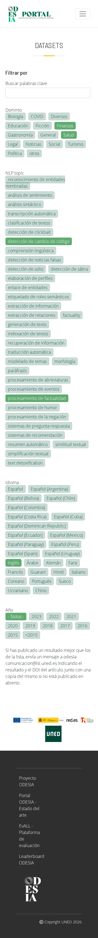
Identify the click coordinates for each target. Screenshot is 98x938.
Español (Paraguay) (26, 544)
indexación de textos (28, 334)
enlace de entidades (27, 287)
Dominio (13, 110)
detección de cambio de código (38, 241)
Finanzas (65, 126)
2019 (30, 626)
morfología (64, 361)
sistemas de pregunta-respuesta (39, 426)
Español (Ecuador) (25, 535)
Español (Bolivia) (23, 498)
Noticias (33, 144)
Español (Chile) (61, 498)
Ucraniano (18, 590)
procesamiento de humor (32, 407)
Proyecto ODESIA (27, 781)
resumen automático (28, 444)
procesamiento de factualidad (37, 398)
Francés (15, 572)
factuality (71, 315)
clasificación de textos (29, 223)
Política (15, 153)
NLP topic (14, 173)
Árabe (32, 563)
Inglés (13, 563)
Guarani (38, 572)
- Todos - (16, 617)
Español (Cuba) (68, 517)
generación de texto (27, 324)
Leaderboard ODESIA (31, 859)
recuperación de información (36, 343)
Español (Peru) (65, 544)
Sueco (65, 581)
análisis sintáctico (24, 204)
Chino (41, 590)
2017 (65, 626)
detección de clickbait (29, 232)
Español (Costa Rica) (27, 517)
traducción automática (29, 352)
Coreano (16, 581)
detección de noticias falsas (34, 260)
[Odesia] (33, 13)
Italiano (78, 572)
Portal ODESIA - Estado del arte (29, 805)
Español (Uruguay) (62, 554)
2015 (13, 635)
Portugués (41, 581)
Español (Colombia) (26, 507)
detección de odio (25, 269)
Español (15, 489)
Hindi (58, 572)
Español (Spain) (22, 554)
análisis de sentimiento (30, 195)
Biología (15, 116)
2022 (54, 617)
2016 (82, 626)
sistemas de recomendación (35, 435)
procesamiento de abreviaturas (38, 380)
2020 (13, 626)
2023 (36, 617)
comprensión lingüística (31, 251)
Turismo (75, 144)
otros (34, 153)
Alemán (53, 563)
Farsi (72, 563)
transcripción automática (32, 214)
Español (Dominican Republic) (37, 526)
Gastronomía (20, 135)
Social (54, 144)
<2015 (31, 635)
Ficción (42, 126)
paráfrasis (17, 371)
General (48, 135)
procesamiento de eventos (33, 389)
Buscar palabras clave (26, 83)
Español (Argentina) (49, 489)
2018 (48, 626)
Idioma (12, 482)
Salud (68, 135)
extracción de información (33, 306)
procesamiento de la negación (37, 417)
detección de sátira (69, 269)
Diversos (59, 116)
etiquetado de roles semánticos (38, 297)
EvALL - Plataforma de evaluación (29, 835)
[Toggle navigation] (82, 13)
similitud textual (70, 444)
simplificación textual (28, 454)
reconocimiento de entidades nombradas (35, 182)
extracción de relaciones (31, 315)
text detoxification (25, 463)
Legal (13, 144)
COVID (37, 116)
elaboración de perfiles (30, 278)
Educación (18, 126)
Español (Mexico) (66, 535)
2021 (71, 617)
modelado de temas (27, 361)
